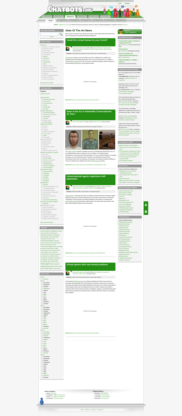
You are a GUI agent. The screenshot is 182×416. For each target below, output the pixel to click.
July (45, 341)
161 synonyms (105, 398)
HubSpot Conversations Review (128, 252)
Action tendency (48, 171)
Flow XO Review (124, 248)
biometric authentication (54, 235)
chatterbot (117, 1)
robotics (52, 256)
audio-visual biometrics (52, 233)
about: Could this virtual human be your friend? (82, 100)
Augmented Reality (49, 112)
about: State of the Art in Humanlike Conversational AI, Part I (85, 164)
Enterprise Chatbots (125, 206)
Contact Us (100, 409)
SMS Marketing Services (126, 208)
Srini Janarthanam (124, 57)
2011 (42, 330)
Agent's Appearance (47, 111)
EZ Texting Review (124, 239)
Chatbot (63, 1)
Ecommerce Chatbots (125, 194)
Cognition (85, 188)
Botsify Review (123, 256)
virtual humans (72, 151)
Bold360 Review (124, 250)
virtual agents (71, 1)
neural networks (53, 252)
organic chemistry (56, 254)
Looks (45, 105)
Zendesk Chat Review (125, 237)
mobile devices (56, 250)
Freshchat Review (124, 245)
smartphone (51, 258)
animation (42, 231)
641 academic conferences (58, 396)
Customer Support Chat (126, 202)
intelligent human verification (55, 246)
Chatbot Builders (124, 211)
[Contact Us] (146, 211)
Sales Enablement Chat (126, 191)
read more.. (125, 24)
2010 (42, 354)
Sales (45, 135)
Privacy (94, 409)
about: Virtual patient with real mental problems (82, 333)
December (47, 332)
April (45, 322)
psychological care (45, 256)
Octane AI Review (124, 254)
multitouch (46, 252)
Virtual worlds (47, 122)
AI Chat (121, 196)
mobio (41, 252)
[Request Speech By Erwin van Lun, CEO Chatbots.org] (146, 204)
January (46, 279)
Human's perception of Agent (91, 49)
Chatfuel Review (124, 226)
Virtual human (69, 57)
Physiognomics (48, 164)
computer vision (51, 238)
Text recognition (48, 167)
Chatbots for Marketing (125, 210)
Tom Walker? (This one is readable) (129, 182)
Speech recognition (49, 165)
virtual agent (76, 61)
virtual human (108, 1)
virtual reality (48, 268)
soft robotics (51, 259)
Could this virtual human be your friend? (87, 40)
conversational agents (98, 1)
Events (46, 56)
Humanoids (47, 116)
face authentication (56, 242)
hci (51, 244)
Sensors (46, 109)
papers (64, 394)
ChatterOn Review (124, 229)
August (46, 339)
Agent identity (97, 47)
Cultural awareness (106, 186)
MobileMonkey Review (125, 222)
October (46, 336)
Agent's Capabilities (47, 124)
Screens (46, 118)
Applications (44, 182)
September (47, 288)
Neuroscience (48, 162)
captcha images (44, 236)
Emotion (81, 49)
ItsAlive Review (123, 228)
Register (127, 3)
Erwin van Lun (124, 129)
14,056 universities (58, 398)
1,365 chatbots (104, 393)
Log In (120, 3)
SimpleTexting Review (125, 258)
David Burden (123, 51)
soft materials (43, 259)
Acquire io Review (124, 260)
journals (59, 394)
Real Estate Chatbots (125, 193)
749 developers (105, 394)
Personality (104, 47)
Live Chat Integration (125, 204)
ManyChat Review (124, 224)
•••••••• (51, 36)
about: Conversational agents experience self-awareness (85, 253)
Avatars (46, 184)
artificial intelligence (52, 231)
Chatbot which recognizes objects (129, 155)
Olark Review (123, 243)
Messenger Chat (124, 200)
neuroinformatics (44, 254)
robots (56, 256)
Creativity (46, 175)
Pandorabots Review (125, 246)
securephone (43, 258)
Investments (47, 62)
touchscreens (55, 261)
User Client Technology (50, 199)
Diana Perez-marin (125, 44)
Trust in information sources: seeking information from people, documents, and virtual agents (129, 133)
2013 (42, 281)
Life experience (48, 103)
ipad (41, 248)
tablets (49, 261)
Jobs (45, 64)
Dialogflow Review (124, 241)
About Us (87, 409)
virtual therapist (57, 268)
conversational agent (46, 240)
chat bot (86, 1)
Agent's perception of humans (49, 152)
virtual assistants (80, 1)
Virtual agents (69, 195)
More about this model (46, 83)
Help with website (124, 178)
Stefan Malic (124, 101)
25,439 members (105, 396)
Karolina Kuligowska (79, 47)
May (45, 296)
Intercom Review (124, 233)
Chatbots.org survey (64, 24)
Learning (46, 179)
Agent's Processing (78, 188)
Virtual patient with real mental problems (87, 264)
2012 (42, 305)
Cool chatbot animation (126, 160)
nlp (50, 254)
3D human (97, 155)
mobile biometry (51, 248)
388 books (53, 393)
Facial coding (47, 158)
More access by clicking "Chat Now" (129, 180)
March (45, 324)
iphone (44, 248)
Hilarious (46, 58)
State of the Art (107, 49)
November (47, 334)
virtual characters (55, 264)
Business (44, 45)
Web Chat (122, 198)
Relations (46, 181)
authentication (44, 235)
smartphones (57, 258)
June (45, 318)
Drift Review (122, 235)
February (46, 375)
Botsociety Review (124, 231)
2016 (42, 277)
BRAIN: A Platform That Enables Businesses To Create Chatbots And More (129, 147)
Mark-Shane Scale (125, 116)
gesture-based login (45, 244)
